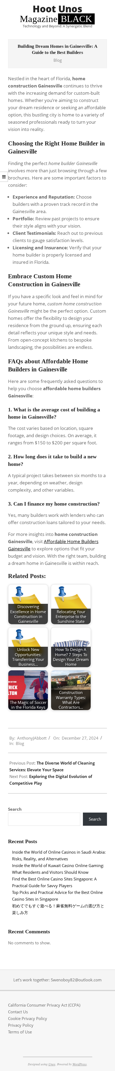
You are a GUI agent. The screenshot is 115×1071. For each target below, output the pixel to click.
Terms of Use (20, 1032)
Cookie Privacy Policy (27, 1018)
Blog (57, 60)
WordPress (79, 1064)
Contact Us (18, 1011)
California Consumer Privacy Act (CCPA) (44, 1005)
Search (15, 809)
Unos (51, 1064)
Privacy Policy (20, 1025)
